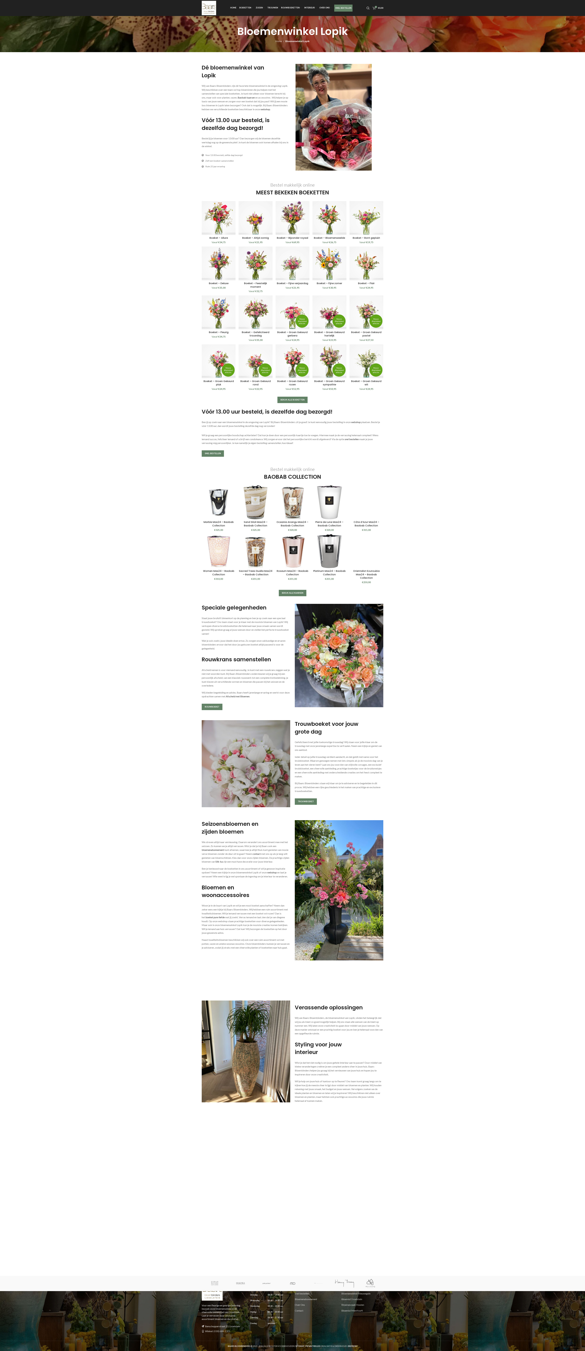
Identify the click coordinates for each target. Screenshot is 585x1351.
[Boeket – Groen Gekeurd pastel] (366, 312)
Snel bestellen (213, 453)
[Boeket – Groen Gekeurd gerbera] (292, 312)
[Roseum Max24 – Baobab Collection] (292, 551)
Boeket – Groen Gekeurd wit (366, 382)
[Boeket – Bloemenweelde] (329, 218)
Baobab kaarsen (246, 97)
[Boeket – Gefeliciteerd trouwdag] (255, 312)
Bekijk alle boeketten (292, 400)
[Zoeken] (368, 8)
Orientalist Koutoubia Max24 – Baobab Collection (366, 574)
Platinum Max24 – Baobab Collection (329, 572)
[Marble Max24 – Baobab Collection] (219, 502)
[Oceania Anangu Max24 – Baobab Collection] (292, 502)
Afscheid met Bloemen (238, 696)
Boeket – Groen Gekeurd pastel (366, 334)
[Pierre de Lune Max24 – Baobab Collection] (329, 502)
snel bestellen (352, 439)
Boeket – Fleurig (219, 332)
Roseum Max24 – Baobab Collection (292, 572)
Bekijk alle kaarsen (292, 593)
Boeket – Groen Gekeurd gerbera (292, 334)
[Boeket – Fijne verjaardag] (292, 263)
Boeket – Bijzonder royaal (292, 238)
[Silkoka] (241, 1283)
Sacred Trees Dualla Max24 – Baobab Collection (255, 572)
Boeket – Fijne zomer (329, 283)
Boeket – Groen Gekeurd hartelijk (329, 334)
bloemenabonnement (213, 849)
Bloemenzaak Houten (352, 1304)
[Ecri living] (370, 1283)
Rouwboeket (212, 707)
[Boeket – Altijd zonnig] (255, 218)
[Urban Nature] (215, 1283)
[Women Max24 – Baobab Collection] (219, 551)
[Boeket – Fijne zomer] (329, 263)
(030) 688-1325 (222, 1331)
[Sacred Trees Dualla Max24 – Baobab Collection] (255, 551)
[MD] (292, 1283)
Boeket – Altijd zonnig (255, 238)
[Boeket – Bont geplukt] (366, 218)
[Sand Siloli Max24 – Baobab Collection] (255, 502)
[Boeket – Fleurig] (219, 312)
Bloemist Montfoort (352, 1310)
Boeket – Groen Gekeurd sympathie (329, 382)
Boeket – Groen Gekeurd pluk (219, 382)
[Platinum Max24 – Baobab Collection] (329, 551)
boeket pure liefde (215, 917)
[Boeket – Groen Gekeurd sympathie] (329, 361)
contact (257, 853)
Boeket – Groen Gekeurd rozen (292, 382)
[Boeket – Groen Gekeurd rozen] (292, 361)
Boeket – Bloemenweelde (329, 238)
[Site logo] (209, 7)
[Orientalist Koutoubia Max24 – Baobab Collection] (366, 551)
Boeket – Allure (218, 238)
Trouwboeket (306, 801)
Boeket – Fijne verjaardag (292, 283)
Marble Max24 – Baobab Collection (219, 523)
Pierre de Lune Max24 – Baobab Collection (329, 523)
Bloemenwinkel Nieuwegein (355, 1293)
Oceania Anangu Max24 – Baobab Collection (292, 523)
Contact (299, 1310)
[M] (318, 1283)
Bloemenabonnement (306, 1299)
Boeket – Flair (366, 283)
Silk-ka (219, 861)
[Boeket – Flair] (366, 263)
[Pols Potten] (267, 1283)
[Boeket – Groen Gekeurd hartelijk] (329, 312)
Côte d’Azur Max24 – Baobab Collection (366, 523)
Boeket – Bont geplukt (366, 238)
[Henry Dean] (344, 1283)
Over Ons (300, 1304)
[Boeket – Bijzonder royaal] (292, 218)
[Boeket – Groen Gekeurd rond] (255, 361)
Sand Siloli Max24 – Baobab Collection (256, 523)
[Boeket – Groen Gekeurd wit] (366, 361)
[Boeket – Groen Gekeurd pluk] (219, 361)
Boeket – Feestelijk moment (255, 285)
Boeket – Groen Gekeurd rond (255, 382)
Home (278, 41)
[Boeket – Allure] (219, 218)
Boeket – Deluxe (219, 283)
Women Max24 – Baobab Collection (218, 572)
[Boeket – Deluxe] (219, 263)
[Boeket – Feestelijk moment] (255, 263)
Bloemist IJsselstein (351, 1299)
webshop (265, 109)
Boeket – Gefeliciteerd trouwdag (255, 334)
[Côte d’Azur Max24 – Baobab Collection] (366, 502)
